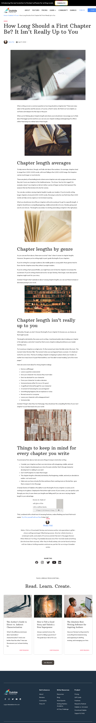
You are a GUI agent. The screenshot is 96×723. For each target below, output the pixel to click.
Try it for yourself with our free (31, 517)
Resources (60, 694)
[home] (10, 10)
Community (63, 10)
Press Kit (42, 704)
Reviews (42, 697)
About (27, 10)
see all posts (48, 663)
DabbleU (73, 10)
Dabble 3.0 (61, 3)
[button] (53, 10)
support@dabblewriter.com (12, 704)
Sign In (82, 10)
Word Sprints (61, 700)
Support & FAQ (79, 713)
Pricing (44, 10)
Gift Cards (78, 697)
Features (35, 10)
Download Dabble (80, 710)
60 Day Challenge (63, 709)
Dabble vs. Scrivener (81, 707)
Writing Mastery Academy (62, 705)
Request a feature (80, 704)
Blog (58, 697)
